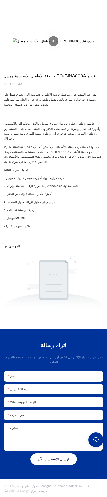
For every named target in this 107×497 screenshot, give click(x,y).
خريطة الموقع (38, 491)
